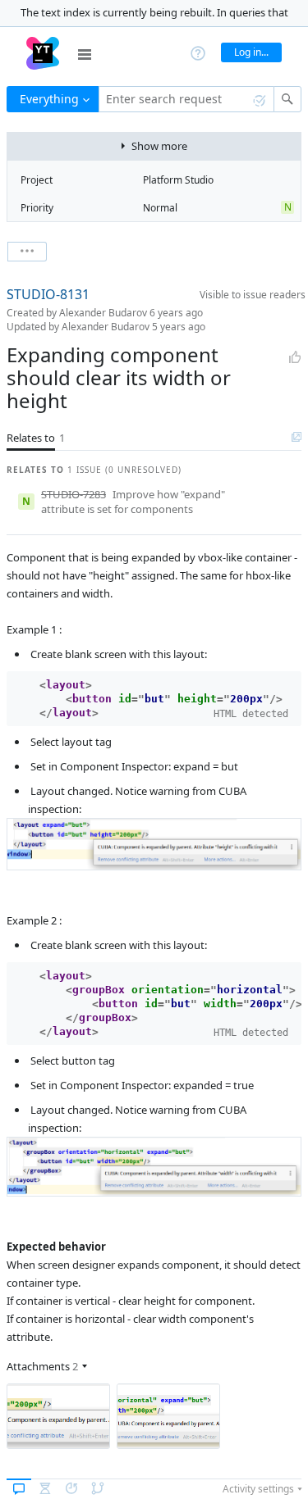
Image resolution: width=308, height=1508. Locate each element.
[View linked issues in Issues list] (296, 437)
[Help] (198, 52)
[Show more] (27, 251)
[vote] (294, 357)
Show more (159, 146)
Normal (160, 208)
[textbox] (186, 99)
